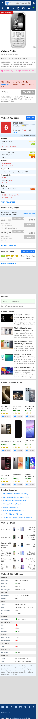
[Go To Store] (9, 220)
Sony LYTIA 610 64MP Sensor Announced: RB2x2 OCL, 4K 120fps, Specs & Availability (24, 356)
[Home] (2, 8)
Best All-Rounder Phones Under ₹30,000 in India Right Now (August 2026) (24, 342)
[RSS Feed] (29, 707)
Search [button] (27, 92)
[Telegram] (25, 707)
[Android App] (34, 707)
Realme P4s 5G (6, 441)
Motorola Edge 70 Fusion (30, 407)
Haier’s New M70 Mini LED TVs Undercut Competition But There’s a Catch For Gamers (24, 369)
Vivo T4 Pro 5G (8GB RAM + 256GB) (6, 407)
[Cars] (28, 8)
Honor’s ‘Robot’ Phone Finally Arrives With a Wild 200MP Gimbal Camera (24, 316)
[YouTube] (16, 707)
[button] (18, 202)
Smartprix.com (18, 718)
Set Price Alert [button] (30, 214)
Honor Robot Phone (17, 407)
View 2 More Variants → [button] (9, 228)
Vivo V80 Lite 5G (29, 441)
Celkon (24, 58)
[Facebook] (7, 707)
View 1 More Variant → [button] (8, 241)
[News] (7, 8)
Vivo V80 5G (17, 441)
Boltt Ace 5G (5, 475)
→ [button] (9, 245)
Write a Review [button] (28, 251)
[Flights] (13, 8)
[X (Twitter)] (11, 707)
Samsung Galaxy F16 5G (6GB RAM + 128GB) (30, 475)
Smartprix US (5, 712)
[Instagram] (20, 707)
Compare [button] (30, 118)
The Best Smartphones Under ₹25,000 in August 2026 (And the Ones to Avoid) (23, 329)
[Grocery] (33, 8)
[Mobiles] (18, 8)
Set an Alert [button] (5, 84)
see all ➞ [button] (16, 132)
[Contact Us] (2, 707)
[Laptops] (23, 8)
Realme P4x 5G (17, 475)
